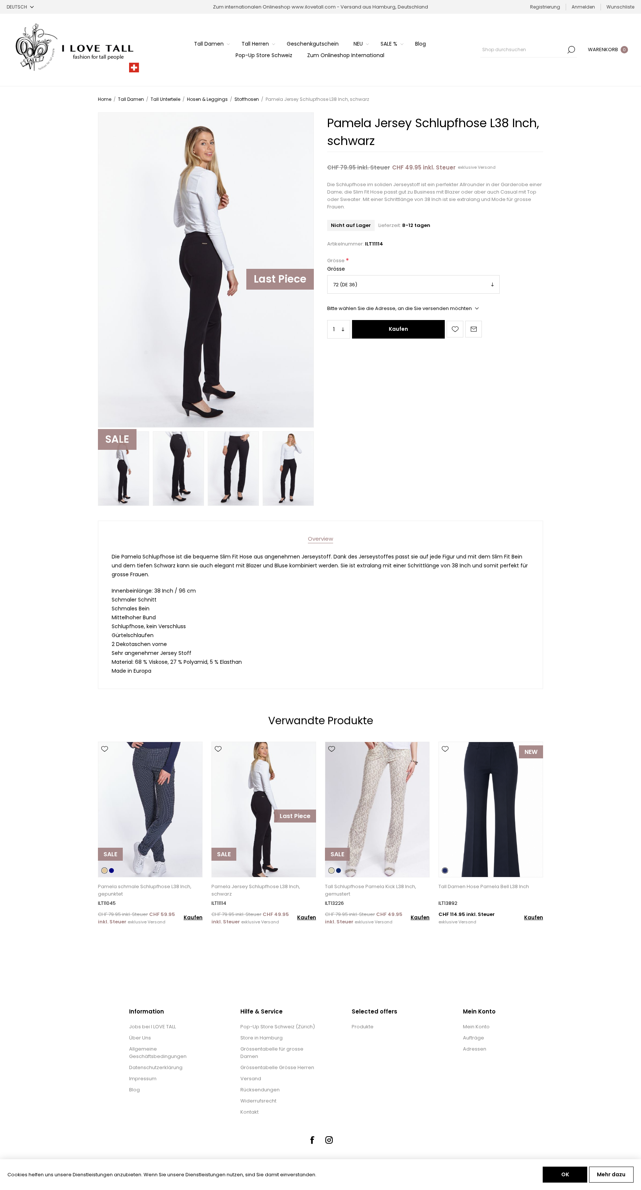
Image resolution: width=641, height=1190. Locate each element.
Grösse (336, 260)
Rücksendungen (260, 1089)
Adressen (474, 1048)
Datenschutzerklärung (156, 1067)
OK (565, 1174)
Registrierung (545, 7)
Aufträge (473, 1037)
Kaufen (398, 329)
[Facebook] (312, 1140)
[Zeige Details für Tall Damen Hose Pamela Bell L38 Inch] (491, 809)
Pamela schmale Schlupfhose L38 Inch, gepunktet (144, 890)
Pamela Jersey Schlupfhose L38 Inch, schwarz (255, 890)
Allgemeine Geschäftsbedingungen (158, 1052)
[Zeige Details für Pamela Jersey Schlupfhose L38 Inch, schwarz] (264, 809)
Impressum (143, 1078)
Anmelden (583, 7)
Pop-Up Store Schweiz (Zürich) (277, 1026)
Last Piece (280, 279)
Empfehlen (473, 329)
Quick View (104, 759)
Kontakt (249, 1111)
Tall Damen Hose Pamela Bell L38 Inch (483, 886)
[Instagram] (329, 1140)
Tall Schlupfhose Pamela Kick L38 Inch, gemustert (370, 890)
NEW (531, 752)
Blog (134, 1089)
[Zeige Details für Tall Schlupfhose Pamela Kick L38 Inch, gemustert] (377, 809)
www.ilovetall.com (314, 6)
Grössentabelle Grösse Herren (277, 1067)
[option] (123, 468)
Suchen (571, 49)
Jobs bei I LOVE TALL (152, 1026)
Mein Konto (476, 1026)
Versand (487, 167)
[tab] (320, 538)
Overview (320, 539)
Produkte (363, 1026)
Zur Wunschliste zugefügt (455, 329)
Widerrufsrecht (258, 1100)
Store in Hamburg (261, 1037)
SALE (117, 439)
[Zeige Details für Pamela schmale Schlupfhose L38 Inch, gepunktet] (150, 809)
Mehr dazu (611, 1174)
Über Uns (140, 1037)
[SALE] (110, 876)
